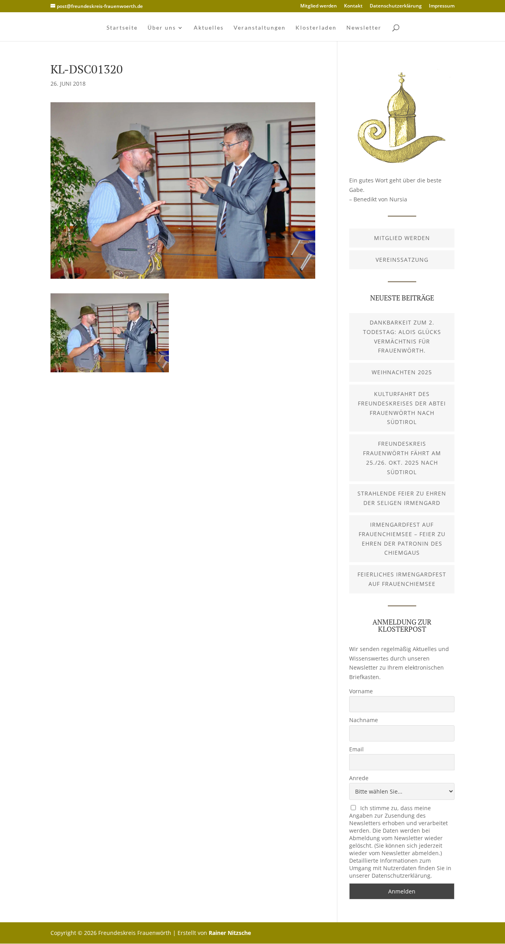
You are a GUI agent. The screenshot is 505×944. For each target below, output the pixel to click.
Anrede (358, 778)
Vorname (361, 691)
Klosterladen (316, 28)
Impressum (441, 6)
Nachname (363, 720)
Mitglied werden (318, 6)
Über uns (162, 28)
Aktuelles (209, 28)
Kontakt (353, 6)
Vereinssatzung (402, 259)
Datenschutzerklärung (396, 6)
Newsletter (364, 28)
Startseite (122, 28)
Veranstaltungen (260, 28)
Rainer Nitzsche (230, 932)
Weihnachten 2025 (402, 372)
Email (356, 749)
